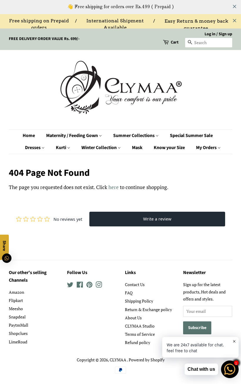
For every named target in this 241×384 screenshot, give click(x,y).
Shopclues (18, 333)
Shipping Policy (139, 301)
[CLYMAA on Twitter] (70, 285)
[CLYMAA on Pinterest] (89, 285)
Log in (210, 34)
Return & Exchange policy (148, 309)
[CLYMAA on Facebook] (79, 285)
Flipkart (16, 300)
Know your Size (169, 147)
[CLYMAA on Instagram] (99, 285)
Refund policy (137, 342)
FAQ (129, 292)
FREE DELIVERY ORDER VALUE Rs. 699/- (44, 39)
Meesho (16, 308)
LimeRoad (18, 342)
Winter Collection (99, 147)
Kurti (61, 147)
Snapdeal (17, 317)
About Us (133, 317)
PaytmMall (18, 325)
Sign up (225, 34)
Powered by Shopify (147, 360)
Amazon (16, 292)
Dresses (33, 147)
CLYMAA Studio (140, 326)
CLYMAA (118, 360)
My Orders (206, 147)
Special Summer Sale (191, 135)
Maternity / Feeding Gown (72, 135)
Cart (174, 42)
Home (29, 135)
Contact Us (135, 284)
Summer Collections (134, 135)
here (113, 187)
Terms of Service (140, 334)
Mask (137, 147)
